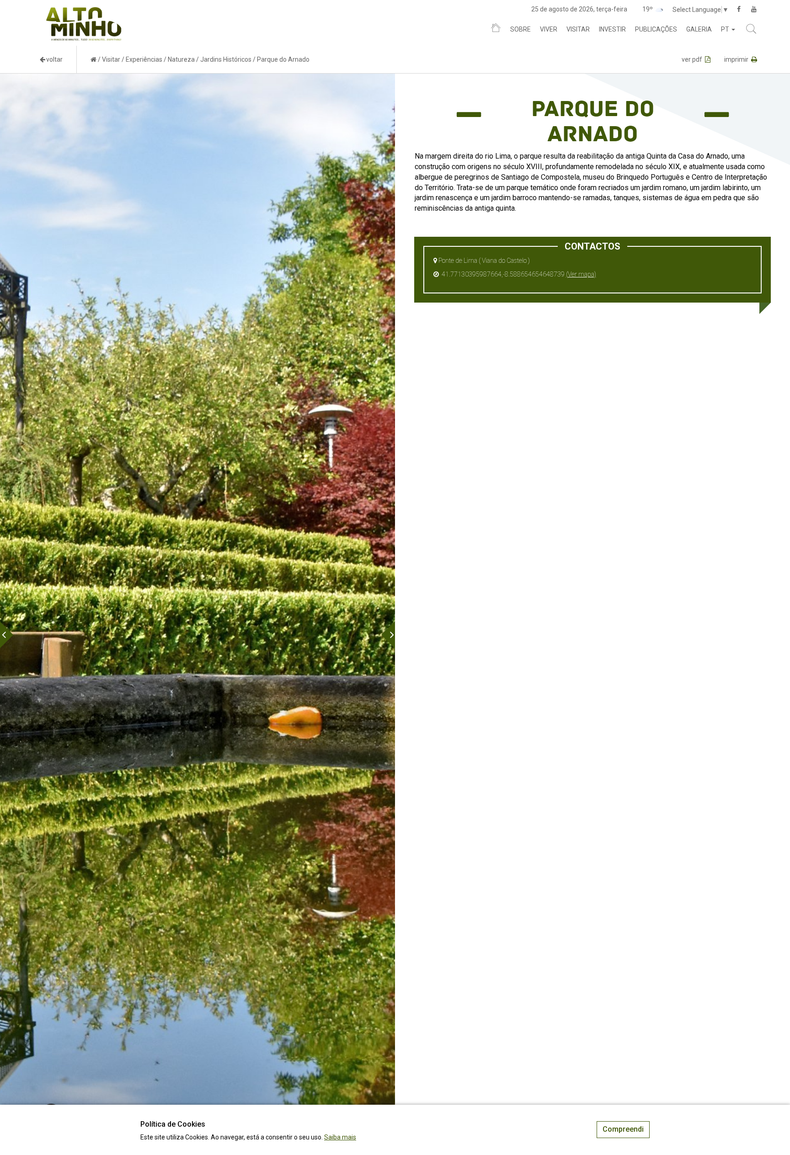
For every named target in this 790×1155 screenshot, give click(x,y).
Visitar (578, 29)
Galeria (699, 29)
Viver (548, 29)
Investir (612, 29)
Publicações (656, 29)
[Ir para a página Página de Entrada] (93, 59)
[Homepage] (496, 30)
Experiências (144, 59)
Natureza (181, 59)
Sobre (520, 29)
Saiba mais (340, 1137)
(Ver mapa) (581, 274)
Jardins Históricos (225, 59)
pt (726, 29)
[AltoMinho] (84, 11)
